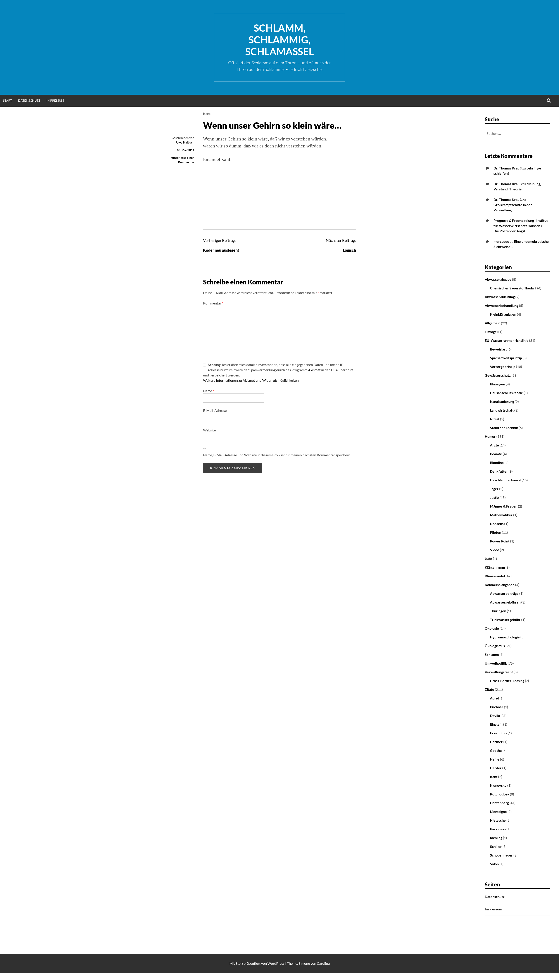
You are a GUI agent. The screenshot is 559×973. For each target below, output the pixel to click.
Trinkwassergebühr (505, 619)
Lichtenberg (499, 803)
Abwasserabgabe (498, 279)
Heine (494, 759)
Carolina (323, 963)
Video (494, 550)
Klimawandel (495, 576)
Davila (495, 715)
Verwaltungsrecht (499, 672)
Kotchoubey (499, 794)
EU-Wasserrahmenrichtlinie (506, 340)
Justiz (494, 497)
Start (7, 100)
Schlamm (492, 654)
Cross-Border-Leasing (507, 681)
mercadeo (501, 241)
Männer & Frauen (503, 506)
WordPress (276, 963)
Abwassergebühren (505, 602)
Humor (490, 436)
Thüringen (498, 611)
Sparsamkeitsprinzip (506, 358)
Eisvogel (491, 332)
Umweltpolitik (496, 663)
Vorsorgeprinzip (502, 366)
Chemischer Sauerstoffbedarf (513, 288)
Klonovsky (498, 785)
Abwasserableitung (500, 297)
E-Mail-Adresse (216, 410)
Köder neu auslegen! (221, 250)
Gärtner (496, 742)
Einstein (496, 724)
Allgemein (492, 323)
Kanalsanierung (502, 401)
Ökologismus (495, 646)
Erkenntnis (498, 733)
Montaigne (498, 811)
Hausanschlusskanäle (506, 393)
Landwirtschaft (502, 410)
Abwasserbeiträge (504, 593)
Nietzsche (498, 820)
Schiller (496, 846)
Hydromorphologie (505, 637)
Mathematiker (501, 515)
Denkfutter (499, 471)
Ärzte (494, 445)
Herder (496, 768)
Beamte (496, 454)
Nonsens (497, 524)
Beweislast (498, 349)
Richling (496, 838)
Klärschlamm (495, 567)
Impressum (55, 100)
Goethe (496, 750)
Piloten (495, 532)
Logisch (349, 250)
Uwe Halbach (185, 142)
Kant (206, 113)
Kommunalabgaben (499, 585)
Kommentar (213, 303)
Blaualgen (497, 384)
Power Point (499, 541)
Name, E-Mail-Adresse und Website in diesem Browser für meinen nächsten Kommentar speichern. (277, 455)
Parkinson (498, 829)
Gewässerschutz (498, 375)
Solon (494, 864)
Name (208, 391)
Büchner (496, 707)
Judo (488, 558)
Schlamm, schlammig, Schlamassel (279, 39)
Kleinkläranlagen (503, 314)
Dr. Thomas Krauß (507, 168)
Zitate (489, 689)
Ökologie (492, 628)
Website (209, 430)
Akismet (314, 370)
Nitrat (494, 419)
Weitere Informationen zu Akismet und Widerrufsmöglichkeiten (251, 380)
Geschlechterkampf (505, 480)
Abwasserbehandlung (501, 305)
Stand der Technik (504, 428)
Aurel (494, 698)
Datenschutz (29, 100)
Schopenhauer (501, 855)
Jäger (494, 489)
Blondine (497, 462)
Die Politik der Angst (509, 231)
